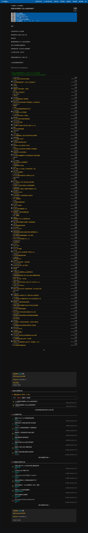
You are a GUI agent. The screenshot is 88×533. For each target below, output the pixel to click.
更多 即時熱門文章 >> (44, 505)
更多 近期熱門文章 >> (44, 457)
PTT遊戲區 (13, 5)
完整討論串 (16, 394)
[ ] (16, 419)
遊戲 (18, 373)
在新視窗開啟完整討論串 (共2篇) (44, 410)
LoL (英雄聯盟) (20, 5)
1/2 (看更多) (19, 21)
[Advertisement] (44, 360)
